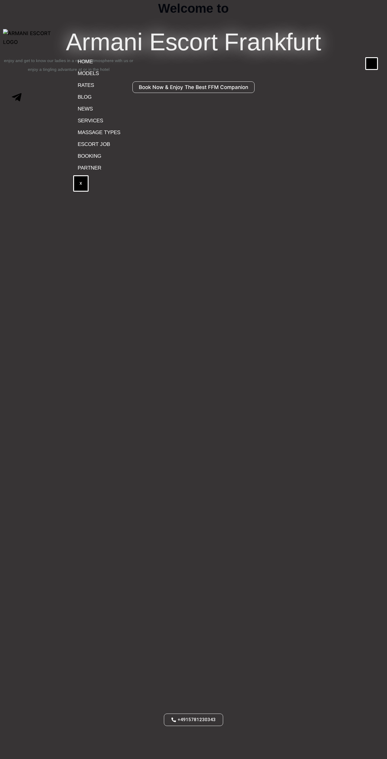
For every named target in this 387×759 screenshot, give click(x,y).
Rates (86, 85)
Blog (85, 97)
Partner (89, 168)
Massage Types (99, 132)
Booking (89, 156)
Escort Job (94, 144)
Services (90, 121)
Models (88, 73)
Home (85, 61)
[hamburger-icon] (371, 63)
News (85, 109)
